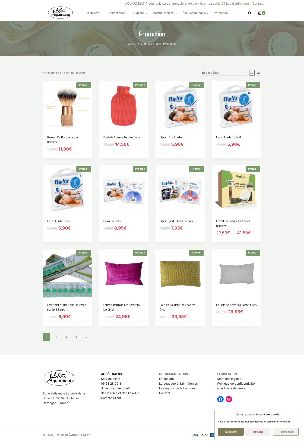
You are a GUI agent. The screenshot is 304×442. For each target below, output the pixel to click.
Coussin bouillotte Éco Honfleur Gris (236, 305)
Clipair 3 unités (112, 221)
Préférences (286, 431)
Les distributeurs (238, 3)
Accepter (231, 431)
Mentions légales (229, 379)
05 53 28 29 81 (111, 383)
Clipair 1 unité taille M (228, 137)
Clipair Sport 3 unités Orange (177, 221)
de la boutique (185, 388)
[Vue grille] (252, 73)
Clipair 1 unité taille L (172, 137)
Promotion (221, 13)
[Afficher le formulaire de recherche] (250, 13)
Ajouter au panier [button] (116, 156)
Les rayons (167, 388)
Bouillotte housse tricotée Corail (121, 137)
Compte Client (111, 398)
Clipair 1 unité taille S (59, 221)
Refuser (258, 431)
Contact (258, 3)
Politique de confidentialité (236, 383)
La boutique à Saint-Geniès (178, 383)
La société (215, 3)
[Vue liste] (258, 73)
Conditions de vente (231, 388)
